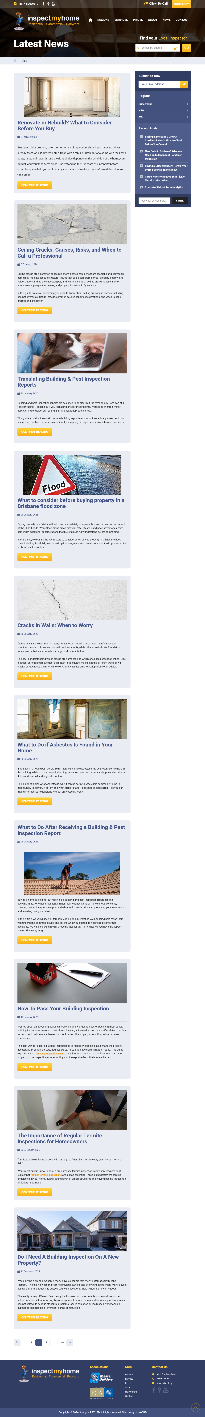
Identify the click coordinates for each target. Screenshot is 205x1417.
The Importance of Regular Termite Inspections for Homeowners (59, 1138)
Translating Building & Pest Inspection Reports (63, 382)
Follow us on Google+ (159, 1390)
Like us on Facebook (43, 4)
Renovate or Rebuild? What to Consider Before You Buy (64, 125)
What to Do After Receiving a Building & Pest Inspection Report (71, 830)
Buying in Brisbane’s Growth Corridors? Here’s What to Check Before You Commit (164, 140)
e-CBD (143, 1412)
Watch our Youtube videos (53, 4)
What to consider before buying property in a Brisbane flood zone (70, 503)
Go (186, 47)
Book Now (181, 3)
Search (180, 200)
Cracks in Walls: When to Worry (55, 625)
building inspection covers (51, 1053)
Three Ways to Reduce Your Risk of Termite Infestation (165, 178)
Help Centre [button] (27, 4)
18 (63, 1342)
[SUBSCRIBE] (184, 84)
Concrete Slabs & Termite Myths (164, 187)
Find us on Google (48, 4)
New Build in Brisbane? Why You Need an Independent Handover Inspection (163, 155)
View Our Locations (166, 1374)
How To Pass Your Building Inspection (63, 1008)
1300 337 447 (163, 1378)
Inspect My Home (46, 21)
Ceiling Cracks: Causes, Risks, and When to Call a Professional (69, 252)
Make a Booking (164, 1383)
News (167, 19)
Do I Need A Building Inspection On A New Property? (68, 1260)
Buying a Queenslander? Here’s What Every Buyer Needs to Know (166, 167)
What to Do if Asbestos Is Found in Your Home (65, 747)
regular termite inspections (46, 1174)
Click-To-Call (158, 3)
